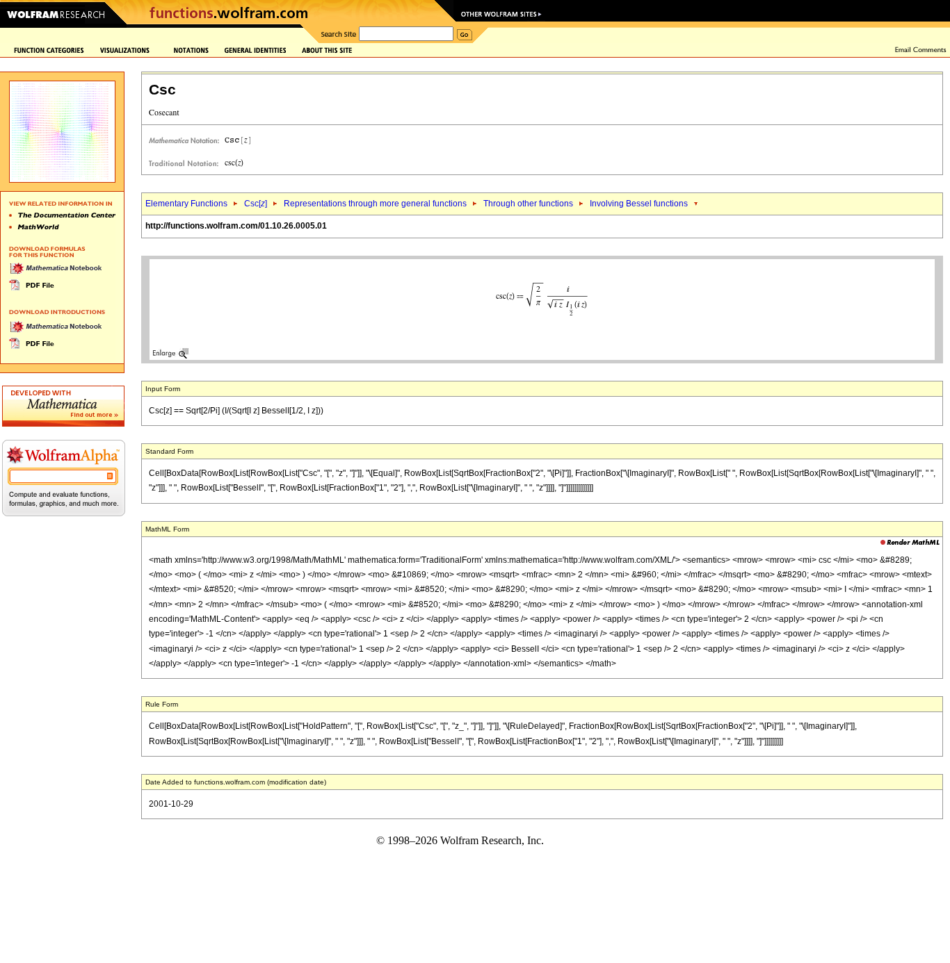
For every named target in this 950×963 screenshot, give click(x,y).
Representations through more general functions (375, 203)
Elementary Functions (186, 203)
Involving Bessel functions (639, 203)
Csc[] (255, 203)
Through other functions (528, 203)
